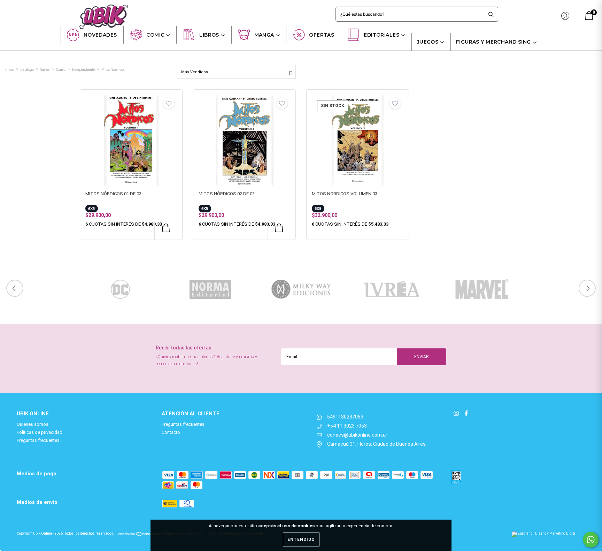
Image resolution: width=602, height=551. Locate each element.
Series (44, 69)
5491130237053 (345, 417)
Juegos (428, 42)
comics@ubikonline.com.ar (357, 435)
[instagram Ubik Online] (456, 413)
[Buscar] (491, 14)
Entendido (301, 539)
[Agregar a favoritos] (168, 103)
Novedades (100, 35)
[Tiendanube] (139, 533)
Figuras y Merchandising (493, 42)
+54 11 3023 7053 (347, 426)
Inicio (9, 69)
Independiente (83, 69)
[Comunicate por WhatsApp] (591, 540)
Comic (155, 35)
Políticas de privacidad (39, 432)
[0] (589, 18)
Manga (264, 35)
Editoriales (381, 35)
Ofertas (321, 35)
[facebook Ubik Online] (466, 413)
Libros (209, 35)
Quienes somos (32, 424)
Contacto (171, 432)
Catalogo (27, 69)
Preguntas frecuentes (38, 440)
